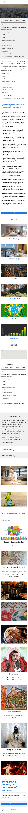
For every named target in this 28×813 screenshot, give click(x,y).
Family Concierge (6, 43)
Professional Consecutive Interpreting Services (14, 24)
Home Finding (5, 32)
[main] (14, 157)
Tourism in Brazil (6, 54)
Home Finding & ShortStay (8, 40)
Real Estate (4, 37)
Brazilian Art (5, 51)
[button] (1, 2)
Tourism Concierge (7, 45)
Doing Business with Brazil (8, 48)
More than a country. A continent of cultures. (13, 56)
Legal (3, 34)
